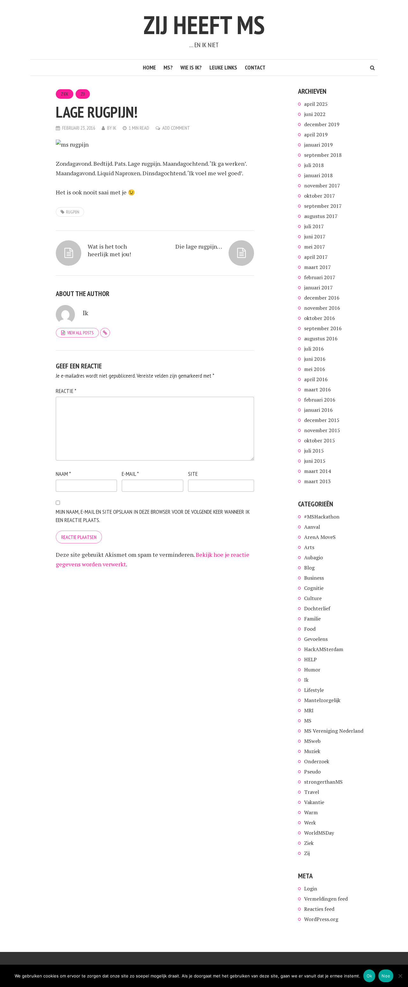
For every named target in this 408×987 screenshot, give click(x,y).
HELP (310, 659)
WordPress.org (321, 919)
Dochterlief (317, 608)
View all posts (80, 333)
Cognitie (314, 587)
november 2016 (322, 307)
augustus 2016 (321, 338)
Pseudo (312, 771)
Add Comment (176, 128)
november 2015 (322, 430)
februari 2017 (319, 277)
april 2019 (316, 134)
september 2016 (323, 328)
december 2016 (321, 297)
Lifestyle (314, 689)
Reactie (66, 391)
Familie (312, 618)
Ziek (64, 94)
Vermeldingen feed (326, 898)
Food (310, 628)
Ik (114, 128)
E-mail (130, 473)
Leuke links (223, 67)
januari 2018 (318, 175)
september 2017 (323, 205)
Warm (311, 812)
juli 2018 (314, 165)
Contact (255, 67)
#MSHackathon (321, 516)
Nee (386, 975)
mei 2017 (314, 246)
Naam (63, 473)
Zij (83, 94)
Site (193, 473)
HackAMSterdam (323, 649)
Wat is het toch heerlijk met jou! (109, 250)
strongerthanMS (323, 781)
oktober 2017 (319, 195)
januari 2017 (318, 287)
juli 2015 (314, 450)
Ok (369, 975)
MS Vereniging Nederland (333, 730)
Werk (310, 822)
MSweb (312, 740)
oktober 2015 (319, 440)
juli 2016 (314, 348)
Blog (309, 567)
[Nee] (400, 976)
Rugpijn (72, 212)
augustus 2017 (321, 216)
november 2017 (322, 185)
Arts (309, 547)
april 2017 (316, 256)
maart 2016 (317, 389)
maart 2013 (317, 481)
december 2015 (321, 420)
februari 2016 (319, 399)
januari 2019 (318, 144)
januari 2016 (318, 409)
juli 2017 (314, 226)
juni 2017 (314, 236)
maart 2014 (317, 471)
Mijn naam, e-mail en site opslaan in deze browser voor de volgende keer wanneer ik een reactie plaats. (153, 516)
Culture (313, 598)
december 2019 (321, 124)
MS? (168, 67)
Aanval (312, 526)
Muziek (312, 751)
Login (310, 888)
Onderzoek (316, 761)
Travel (311, 791)
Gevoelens (316, 638)
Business (314, 577)
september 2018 (323, 154)
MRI (309, 710)
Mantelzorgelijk (322, 700)
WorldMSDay (319, 832)
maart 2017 (317, 267)
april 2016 (316, 379)
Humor (312, 669)
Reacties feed (319, 908)
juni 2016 (314, 358)
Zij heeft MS (204, 24)
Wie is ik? (191, 67)
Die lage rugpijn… (198, 246)
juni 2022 (314, 114)
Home (149, 67)
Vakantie (314, 802)
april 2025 (316, 103)
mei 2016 (314, 369)
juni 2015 (314, 460)
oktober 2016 (319, 318)
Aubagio (313, 557)
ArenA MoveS (320, 537)
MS (307, 720)
